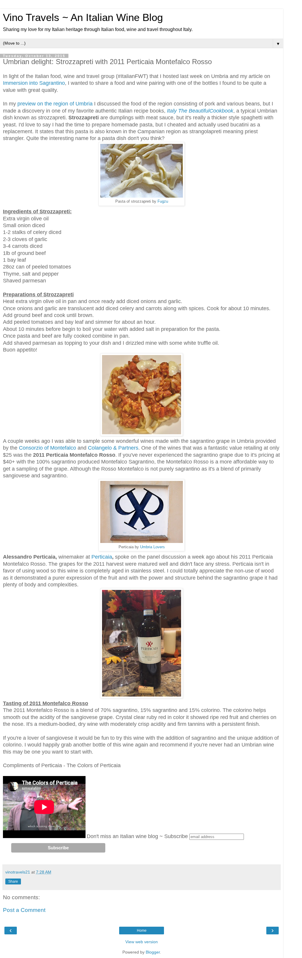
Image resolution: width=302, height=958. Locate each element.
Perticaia (101, 557)
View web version (141, 941)
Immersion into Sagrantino (34, 83)
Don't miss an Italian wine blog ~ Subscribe (137, 836)
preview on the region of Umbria (55, 104)
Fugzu (162, 201)
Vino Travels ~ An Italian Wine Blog (83, 17)
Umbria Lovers (152, 547)
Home (142, 930)
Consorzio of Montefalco (47, 448)
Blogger (153, 952)
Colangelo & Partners (113, 448)
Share (13, 881)
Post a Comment (24, 910)
